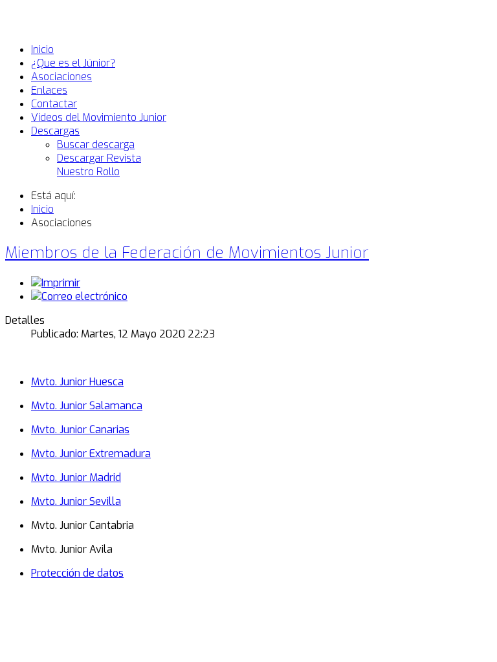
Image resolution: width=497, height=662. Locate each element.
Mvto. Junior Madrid (76, 477)
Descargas (55, 131)
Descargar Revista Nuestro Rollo (99, 164)
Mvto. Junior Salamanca (86, 405)
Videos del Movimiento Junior (98, 117)
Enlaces (49, 90)
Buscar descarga (96, 144)
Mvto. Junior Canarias (80, 429)
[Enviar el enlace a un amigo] (79, 296)
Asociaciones (61, 76)
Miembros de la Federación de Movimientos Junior (187, 252)
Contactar (54, 104)
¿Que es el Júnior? (73, 63)
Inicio (42, 49)
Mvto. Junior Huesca (77, 382)
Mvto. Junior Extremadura (91, 453)
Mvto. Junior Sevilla (76, 501)
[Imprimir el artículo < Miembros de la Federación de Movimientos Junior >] (55, 283)
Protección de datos (77, 573)
